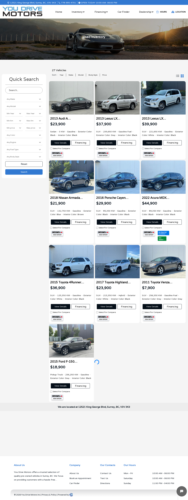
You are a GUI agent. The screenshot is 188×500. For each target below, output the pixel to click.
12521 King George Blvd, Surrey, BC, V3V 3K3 (33, 2)
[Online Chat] (182, 491)
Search (24, 172)
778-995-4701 (68, 2)
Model (81, 75)
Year (62, 75)
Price (104, 75)
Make (71, 75)
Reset (24, 164)
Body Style (93, 75)
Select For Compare (61, 148)
